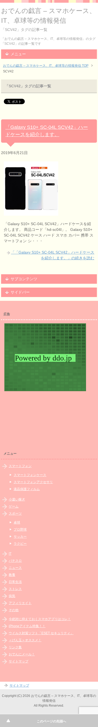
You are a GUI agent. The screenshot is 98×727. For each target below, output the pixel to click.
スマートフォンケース (30, 475)
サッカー (20, 536)
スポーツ (15, 513)
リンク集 (15, 647)
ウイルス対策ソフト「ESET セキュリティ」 (41, 633)
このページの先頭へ (51, 721)
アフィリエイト (20, 603)
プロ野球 (20, 529)
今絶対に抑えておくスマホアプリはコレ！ (40, 619)
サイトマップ (18, 661)
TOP (45, 66)
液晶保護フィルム (27, 489)
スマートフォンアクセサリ (33, 482)
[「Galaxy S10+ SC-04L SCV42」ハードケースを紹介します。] (31, 213)
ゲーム (14, 506)
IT (10, 554)
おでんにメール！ (22, 654)
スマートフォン (20, 466)
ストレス (15, 589)
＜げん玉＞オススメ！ (25, 640)
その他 (14, 610)
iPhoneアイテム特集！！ (27, 626)
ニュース (15, 568)
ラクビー (20, 544)
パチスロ (15, 561)
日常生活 (15, 582)
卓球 (17, 522)
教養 (12, 575)
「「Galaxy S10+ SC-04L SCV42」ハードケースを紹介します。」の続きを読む (52, 255)
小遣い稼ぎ (17, 499)
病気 (12, 596)
